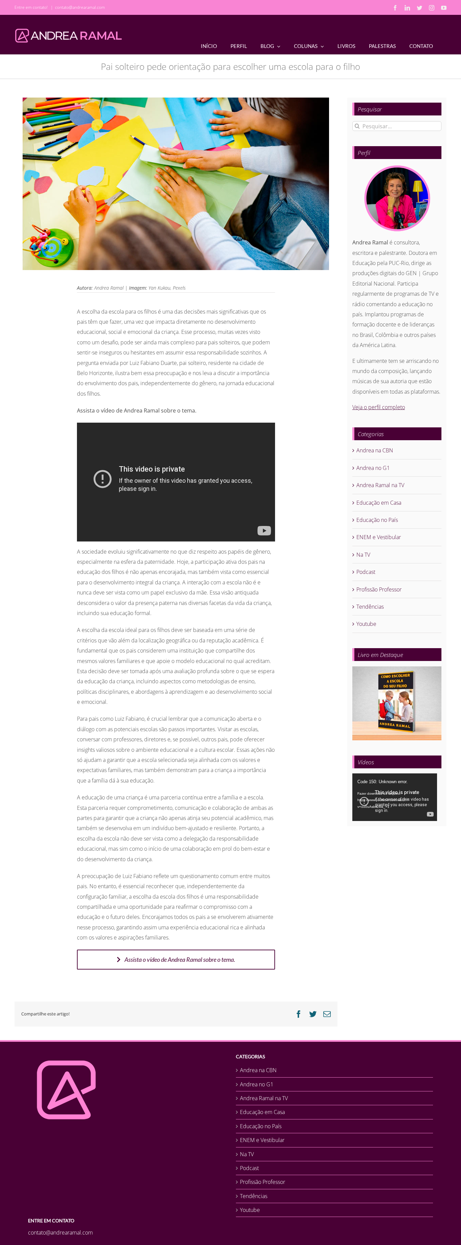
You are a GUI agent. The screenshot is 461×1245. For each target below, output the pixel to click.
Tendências (370, 606)
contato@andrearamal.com (80, 7)
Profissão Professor (379, 589)
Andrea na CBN (374, 450)
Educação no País (377, 520)
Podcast (365, 572)
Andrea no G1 (373, 468)
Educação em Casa (378, 502)
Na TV (363, 554)
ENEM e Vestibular (378, 537)
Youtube (366, 624)
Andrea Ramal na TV (380, 485)
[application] (394, 797)
